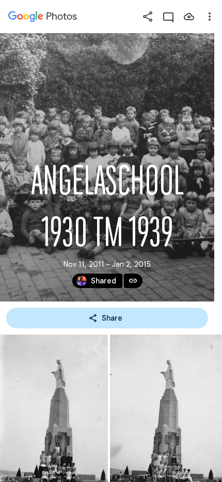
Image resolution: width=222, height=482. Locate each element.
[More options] (209, 16)
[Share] (147, 16)
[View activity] (168, 16)
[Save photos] (189, 16)
